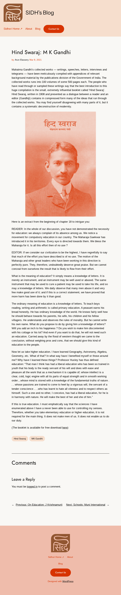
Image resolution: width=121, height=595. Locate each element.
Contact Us (54, 28)
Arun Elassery (22, 59)
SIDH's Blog (40, 12)
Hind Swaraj (20, 438)
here (64, 427)
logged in (32, 486)
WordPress (67, 581)
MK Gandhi (37, 438)
